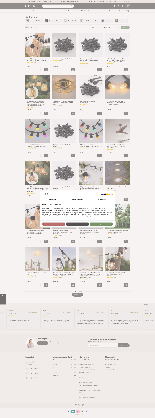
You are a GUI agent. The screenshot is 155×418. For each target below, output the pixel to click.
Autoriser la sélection (77, 224)
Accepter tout (101, 224)
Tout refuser (53, 224)
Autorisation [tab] (53, 199)
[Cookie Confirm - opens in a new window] (107, 194)
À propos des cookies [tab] (77, 199)
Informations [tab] (102, 199)
